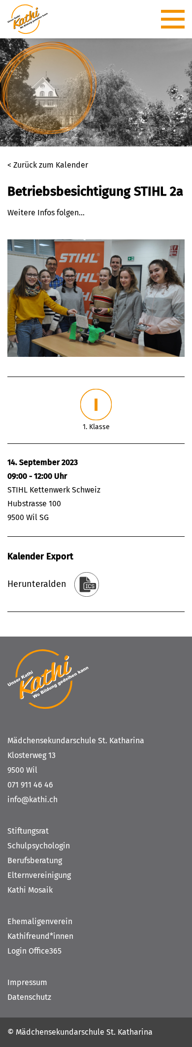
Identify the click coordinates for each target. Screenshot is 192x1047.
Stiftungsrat (28, 831)
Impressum (27, 982)
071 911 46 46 (30, 784)
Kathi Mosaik (30, 890)
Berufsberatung (34, 860)
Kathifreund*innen (40, 936)
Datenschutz (29, 997)
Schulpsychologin (38, 845)
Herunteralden (36, 584)
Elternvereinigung (39, 875)
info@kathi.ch (32, 799)
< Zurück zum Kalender (47, 165)
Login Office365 (34, 951)
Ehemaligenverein (39, 921)
